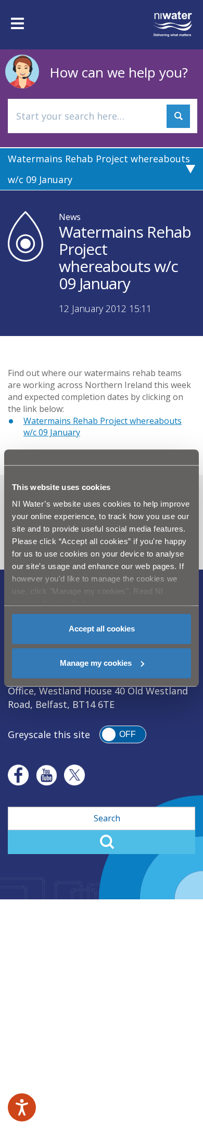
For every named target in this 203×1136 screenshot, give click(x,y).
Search (101, 842)
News (70, 217)
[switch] (122, 734)
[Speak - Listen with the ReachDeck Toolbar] (22, 1107)
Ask (178, 116)
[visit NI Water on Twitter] (74, 775)
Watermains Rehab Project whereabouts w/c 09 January (99, 169)
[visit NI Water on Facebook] (18, 775)
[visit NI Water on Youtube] (46, 775)
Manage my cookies (96, 663)
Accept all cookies (102, 628)
